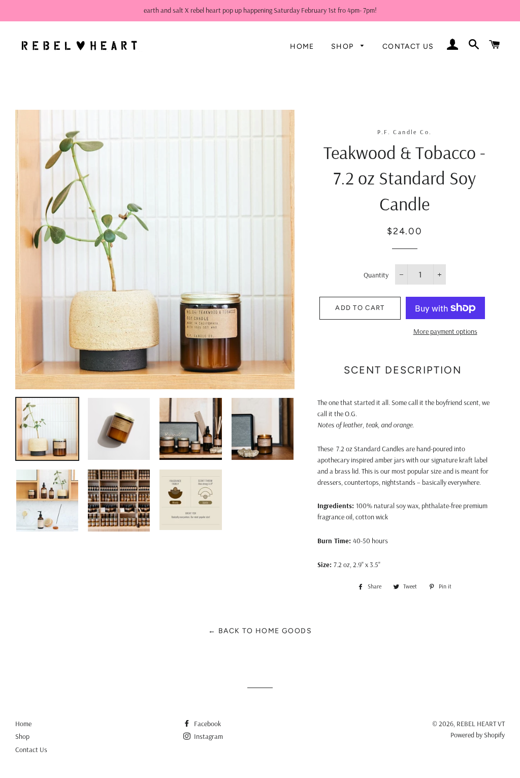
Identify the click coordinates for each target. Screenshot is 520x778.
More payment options (445, 331)
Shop (343, 46)
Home (302, 46)
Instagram (207, 736)
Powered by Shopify (477, 734)
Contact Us (408, 46)
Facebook (206, 723)
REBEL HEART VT (481, 723)
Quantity (376, 274)
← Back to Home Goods (260, 631)
